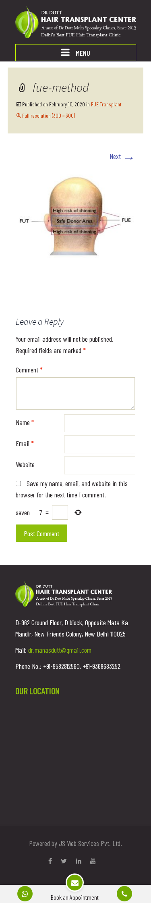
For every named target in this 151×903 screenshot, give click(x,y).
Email (25, 443)
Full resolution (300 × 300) (48, 115)
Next (122, 156)
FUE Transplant (106, 104)
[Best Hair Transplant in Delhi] (75, 21)
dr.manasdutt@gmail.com (59, 649)
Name (25, 422)
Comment (29, 369)
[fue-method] (76, 221)
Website (25, 464)
